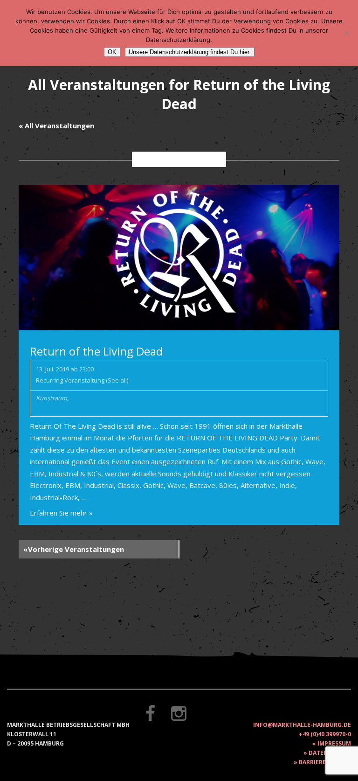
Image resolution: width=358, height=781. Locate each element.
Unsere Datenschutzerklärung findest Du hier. (190, 52)
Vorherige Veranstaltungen (73, 549)
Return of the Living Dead (96, 351)
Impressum (334, 743)
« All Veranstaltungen (56, 125)
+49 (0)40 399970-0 (325, 734)
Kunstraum (51, 398)
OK (112, 52)
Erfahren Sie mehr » (61, 512)
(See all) (117, 380)
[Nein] (346, 33)
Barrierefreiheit (325, 762)
